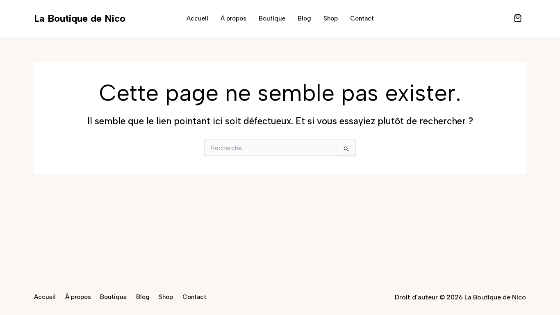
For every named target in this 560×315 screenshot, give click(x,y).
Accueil (197, 18)
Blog (304, 18)
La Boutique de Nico (79, 18)
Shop (330, 18)
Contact (362, 18)
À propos (233, 18)
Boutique (272, 18)
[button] (518, 19)
